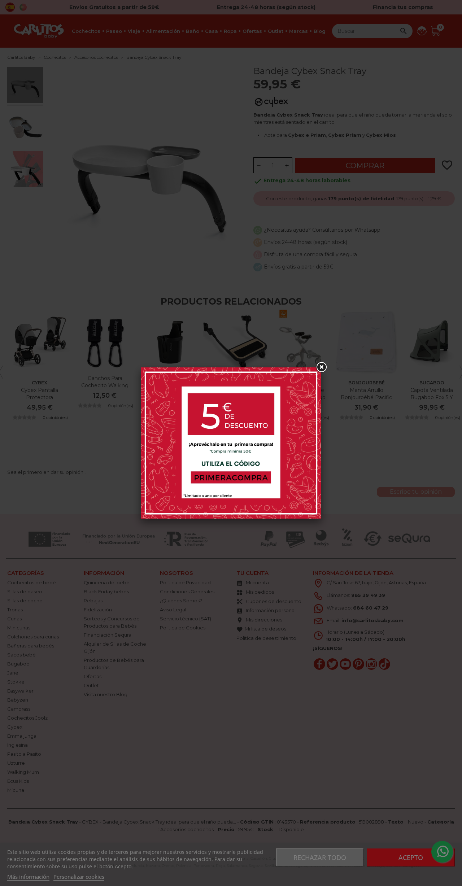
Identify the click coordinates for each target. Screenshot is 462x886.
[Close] (321, 367)
